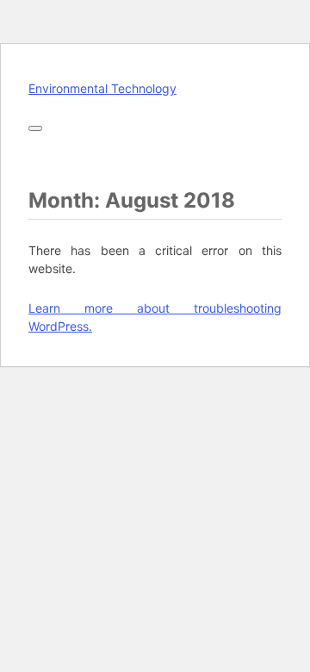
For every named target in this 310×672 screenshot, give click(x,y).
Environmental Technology (102, 88)
